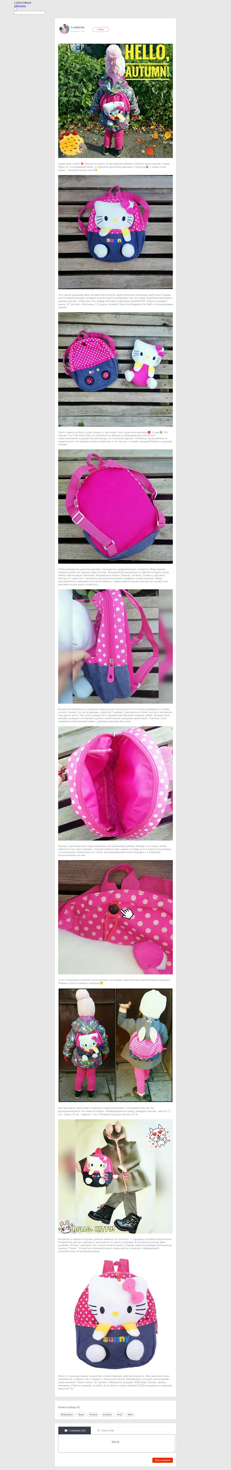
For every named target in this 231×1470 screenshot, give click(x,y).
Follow (100, 29)
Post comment (162, 1460)
